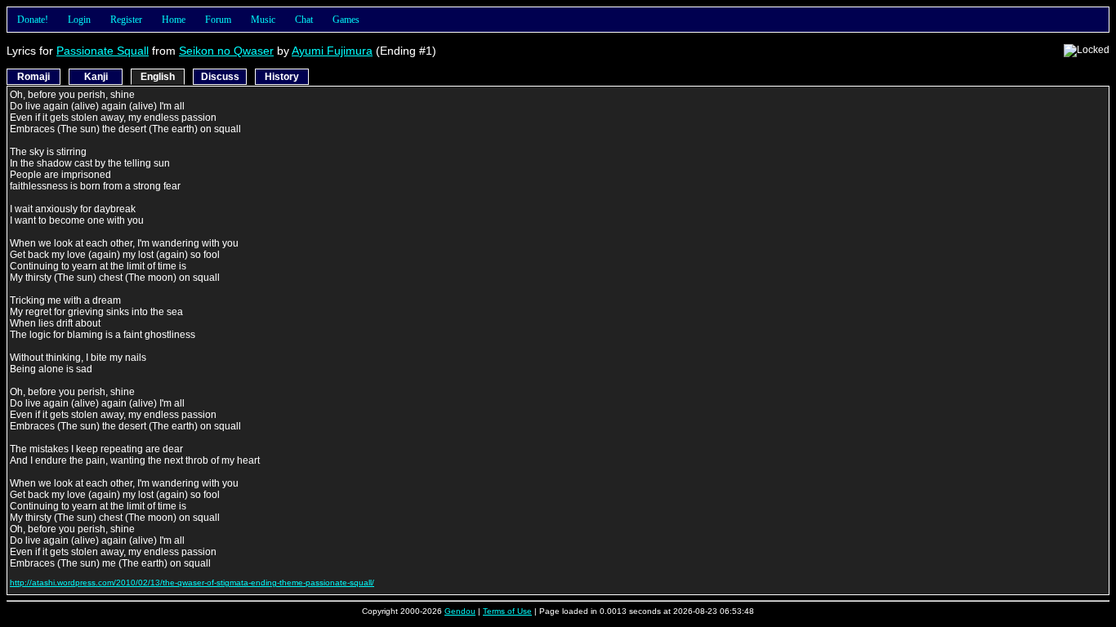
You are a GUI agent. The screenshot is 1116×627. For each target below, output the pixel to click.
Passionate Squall (102, 50)
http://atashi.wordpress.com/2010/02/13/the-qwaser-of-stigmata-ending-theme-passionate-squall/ (192, 582)
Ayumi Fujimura (332, 50)
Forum (218, 19)
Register (126, 19)
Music (263, 19)
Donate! (32, 19)
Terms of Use (507, 611)
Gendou (459, 611)
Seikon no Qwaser (226, 50)
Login (79, 19)
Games (346, 19)
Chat (304, 19)
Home (173, 19)
